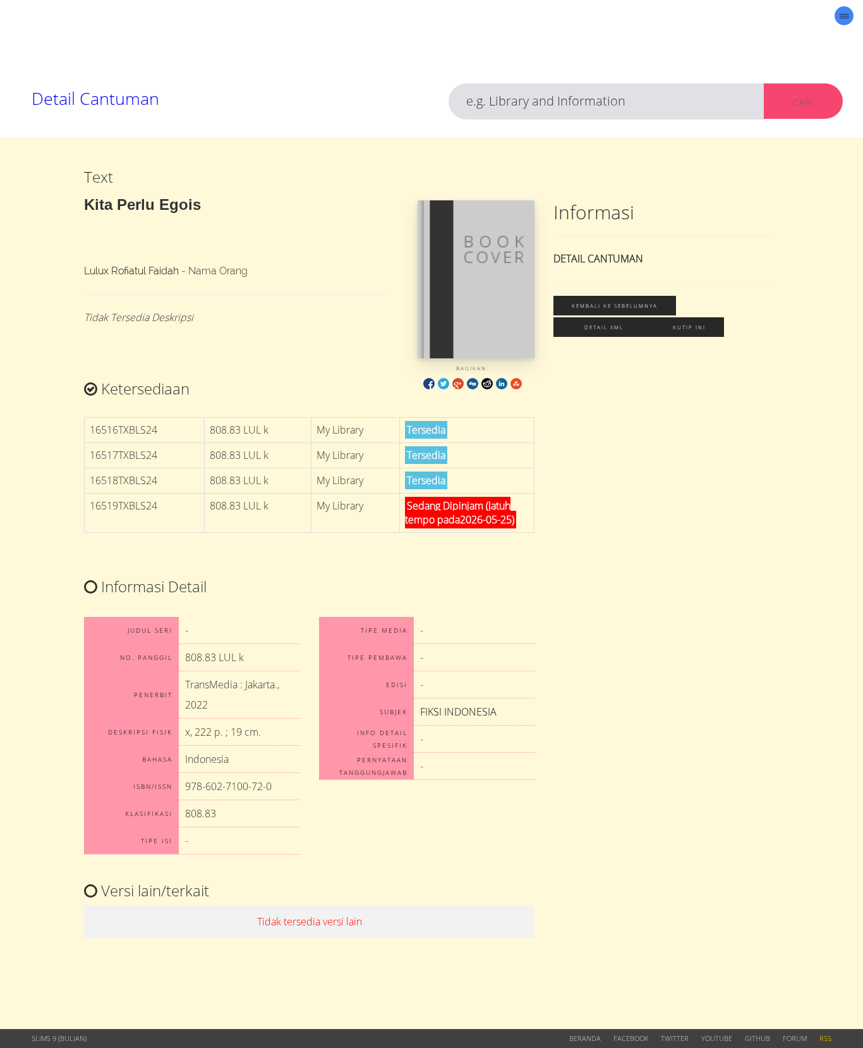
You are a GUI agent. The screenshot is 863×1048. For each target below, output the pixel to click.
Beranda (585, 1038)
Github (757, 1038)
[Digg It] (472, 382)
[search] (606, 101)
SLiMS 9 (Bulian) (59, 1038)
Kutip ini (689, 327)
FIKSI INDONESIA (458, 712)
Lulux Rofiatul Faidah (131, 271)
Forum (795, 1038)
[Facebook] (429, 382)
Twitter (675, 1038)
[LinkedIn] (501, 382)
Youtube (716, 1038)
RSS (825, 1038)
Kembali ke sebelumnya (615, 305)
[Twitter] (443, 382)
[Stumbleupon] (516, 382)
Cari (803, 102)
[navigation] (844, 15)
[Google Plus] (458, 382)
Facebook (630, 1038)
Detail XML (604, 327)
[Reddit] (487, 382)
